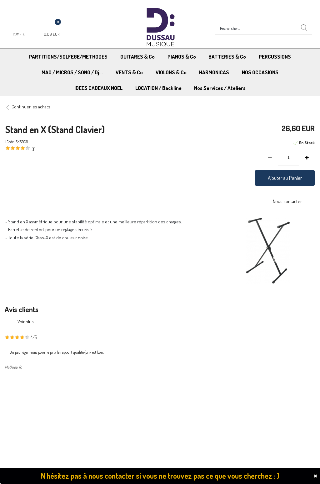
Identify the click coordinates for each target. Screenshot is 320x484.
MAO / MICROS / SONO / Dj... (72, 72)
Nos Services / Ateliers (220, 88)
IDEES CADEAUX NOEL (98, 88)
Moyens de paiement (106, 403)
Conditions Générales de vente (191, 403)
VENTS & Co (129, 72)
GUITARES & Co (137, 56)
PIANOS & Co (182, 56)
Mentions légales (252, 403)
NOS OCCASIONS (260, 72)
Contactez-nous (101, 419)
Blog (241, 419)
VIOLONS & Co (171, 72)
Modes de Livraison (29, 403)
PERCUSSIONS (275, 56)
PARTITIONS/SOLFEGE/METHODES (68, 56)
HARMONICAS (214, 72)
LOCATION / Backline (158, 88)
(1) (34, 149)
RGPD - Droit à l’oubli (29, 419)
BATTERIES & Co (227, 56)
